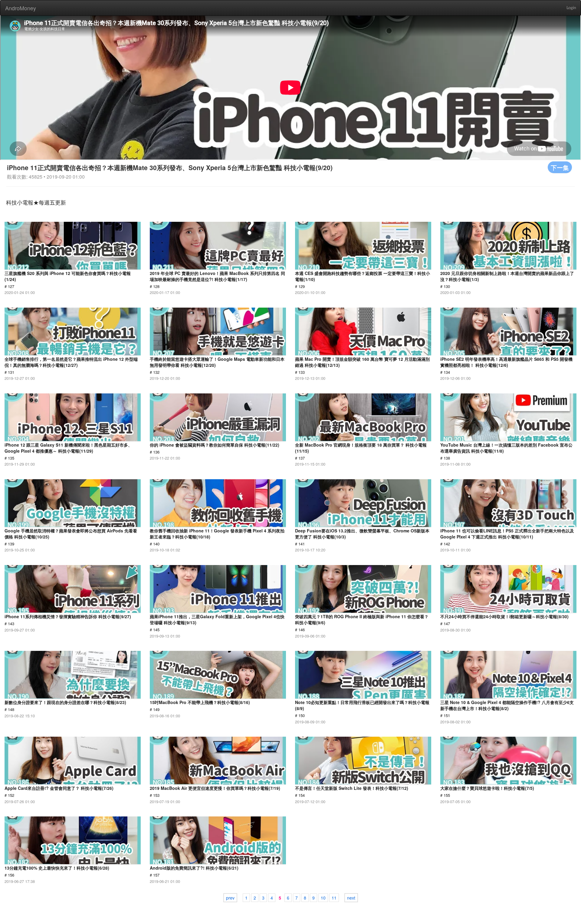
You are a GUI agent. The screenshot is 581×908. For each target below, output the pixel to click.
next (351, 898)
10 (323, 898)
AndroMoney (20, 8)
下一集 (560, 167)
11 (334, 898)
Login (571, 8)
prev (230, 898)
